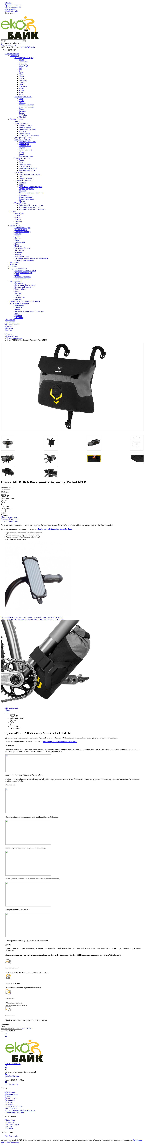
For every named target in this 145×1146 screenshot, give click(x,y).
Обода (21, 152)
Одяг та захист (15, 281)
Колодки (22, 131)
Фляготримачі (19, 242)
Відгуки (8, 330)
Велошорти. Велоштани (23, 287)
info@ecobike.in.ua (12, 1076)
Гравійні (22, 103)
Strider (21, 90)
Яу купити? (9, 1122)
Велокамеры (24, 144)
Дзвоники (18, 252)
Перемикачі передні (26, 199)
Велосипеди (14, 56)
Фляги (16, 240)
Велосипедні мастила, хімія (25, 271)
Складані (22, 111)
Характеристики (11, 708)
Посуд (16, 314)
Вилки (17, 121)
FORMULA (23, 66)
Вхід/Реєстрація (11, 11)
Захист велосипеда (21, 256)
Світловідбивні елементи (24, 260)
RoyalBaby (23, 80)
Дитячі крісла (19, 250)
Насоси (17, 238)
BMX (21, 99)
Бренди (13, 211)
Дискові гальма (25, 127)
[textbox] (11, 40)
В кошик (4, 515)
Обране (8, 3)
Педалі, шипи (24, 195)
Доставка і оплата (12, 324)
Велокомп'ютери (20, 230)
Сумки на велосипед (22, 232)
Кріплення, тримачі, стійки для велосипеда (31, 258)
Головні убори (20, 289)
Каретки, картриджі (26, 189)
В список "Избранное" (9, 519)
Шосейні (22, 117)
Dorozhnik (23, 64)
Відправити (26, 1028)
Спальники (18, 318)
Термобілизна (19, 297)
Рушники (18, 316)
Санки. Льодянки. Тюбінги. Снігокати (25, 301)
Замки (16, 236)
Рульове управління (22, 158)
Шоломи (17, 299)
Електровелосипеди (26, 107)
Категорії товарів (12, 54)
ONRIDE (18, 217)
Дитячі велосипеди (26, 105)
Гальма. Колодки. (21, 123)
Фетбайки (23, 115)
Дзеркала (18, 254)
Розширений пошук (8, 45)
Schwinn (22, 82)
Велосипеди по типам (22, 97)
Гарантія (8, 326)
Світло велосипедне (22, 228)
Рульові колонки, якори (28, 168)
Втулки (22, 148)
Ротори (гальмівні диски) (29, 135)
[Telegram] (6, 1066)
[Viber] (6, 1068)
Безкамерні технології (27, 142)
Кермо (21, 162)
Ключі (16, 275)
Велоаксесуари (16, 226)
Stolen (21, 88)
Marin (21, 74)
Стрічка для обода (26, 156)
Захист (17, 291)
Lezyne (17, 215)
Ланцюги (22, 191)
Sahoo (16, 224)
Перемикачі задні (25, 197)
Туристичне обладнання (19, 303)
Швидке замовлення (9, 517)
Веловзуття (18, 283)
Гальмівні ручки (25, 125)
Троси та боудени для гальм (29, 207)
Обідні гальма (24, 133)
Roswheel (18, 221)
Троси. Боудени (20, 203)
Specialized (23, 86)
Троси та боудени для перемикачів (32, 209)
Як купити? (9, 322)
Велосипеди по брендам (23, 58)
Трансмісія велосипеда (23, 181)
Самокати (14, 267)
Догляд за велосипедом (23, 273)
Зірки (21, 185)
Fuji (20, 68)
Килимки (18, 307)
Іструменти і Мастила (18, 269)
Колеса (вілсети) (25, 150)
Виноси (22, 160)
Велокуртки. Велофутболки (25, 285)
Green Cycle (19, 213)
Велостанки (14, 262)
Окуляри (17, 293)
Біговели (13, 264)
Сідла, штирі (19, 172)
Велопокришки (25, 146)
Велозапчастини (16, 119)
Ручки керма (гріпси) (27, 170)
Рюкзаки (17, 234)
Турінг (21, 113)
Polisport (17, 219)
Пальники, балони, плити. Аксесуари (29, 312)
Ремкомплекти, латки (22, 279)
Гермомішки (19, 305)
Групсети (22, 183)
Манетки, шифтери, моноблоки (31, 193)
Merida (21, 76)
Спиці (21, 154)
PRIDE (21, 78)
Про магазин (10, 320)
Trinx (21, 95)
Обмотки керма (25, 164)
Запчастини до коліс (22, 140)
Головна (8, 334)
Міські (21, 109)
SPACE (22, 84)
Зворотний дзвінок (14, 5)
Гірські (21, 101)
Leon (21, 72)
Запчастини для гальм (27, 129)
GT (20, 70)
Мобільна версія (11, 1084)
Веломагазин (10, 9)
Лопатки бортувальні (22, 277)
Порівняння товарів (13, 7)
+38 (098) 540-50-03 (27, 47)
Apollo (21, 60)
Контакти (9, 328)
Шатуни (22, 201)
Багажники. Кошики (22, 248)
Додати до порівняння (9, 521)
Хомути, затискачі (26, 178)
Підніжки (18, 246)
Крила (16, 244)
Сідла (21, 176)
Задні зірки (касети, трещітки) (30, 187)
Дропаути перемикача (22, 138)
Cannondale (23, 62)
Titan (21, 92)
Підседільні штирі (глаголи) (29, 174)
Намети (17, 309)
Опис (7, 710)
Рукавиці (18, 295)
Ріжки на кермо (25, 166)
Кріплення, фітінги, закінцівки (31, 205)
